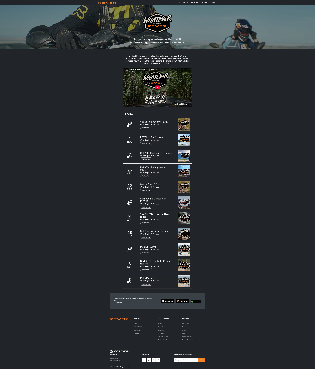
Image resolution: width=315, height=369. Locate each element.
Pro (179, 2)
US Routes (205, 2)
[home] (107, 3)
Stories (185, 2)
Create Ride (195, 2)
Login (213, 2)
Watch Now (146, 128)
